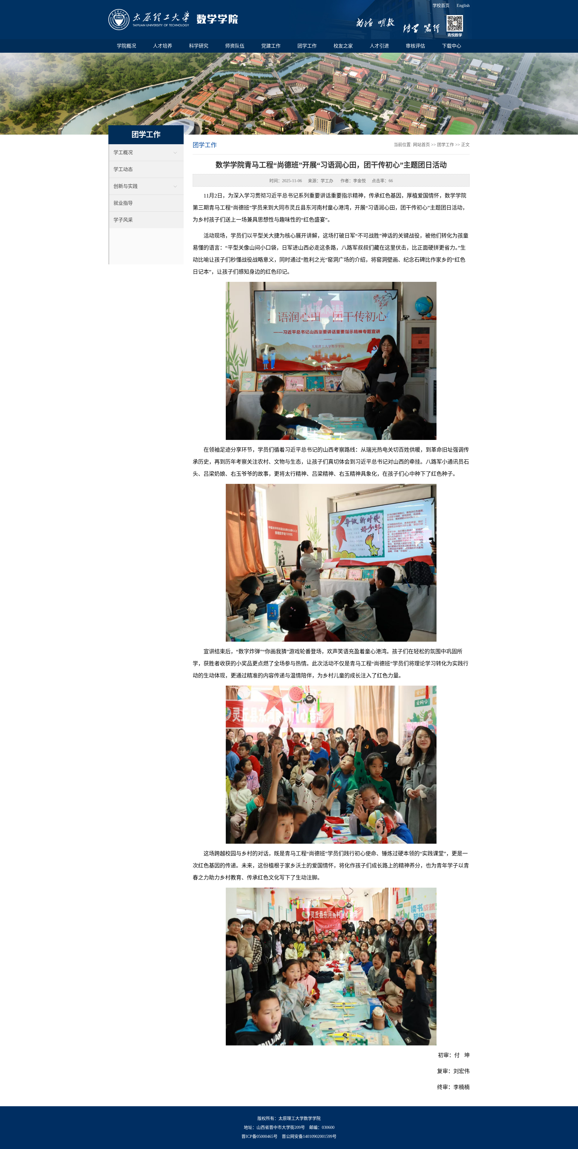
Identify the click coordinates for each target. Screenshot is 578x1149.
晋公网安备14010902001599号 (309, 1136)
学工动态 (123, 169)
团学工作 (445, 144)
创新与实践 (125, 186)
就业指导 (123, 203)
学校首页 (441, 5)
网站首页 (421, 144)
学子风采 (123, 220)
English (463, 5)
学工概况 (123, 152)
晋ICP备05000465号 (259, 1136)
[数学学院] (173, 19)
